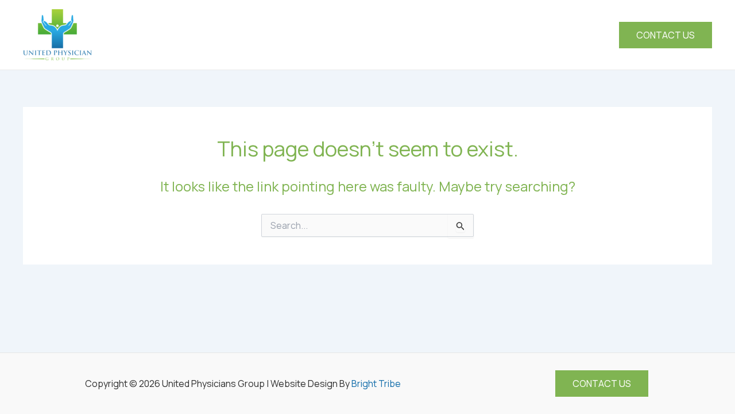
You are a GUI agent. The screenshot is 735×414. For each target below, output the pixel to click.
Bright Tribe (376, 383)
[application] (455, 35)
